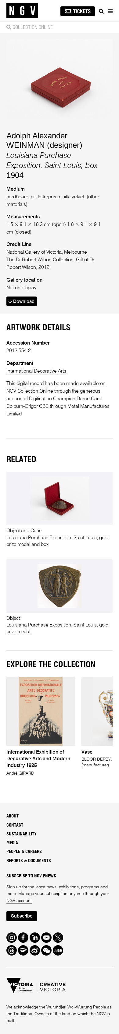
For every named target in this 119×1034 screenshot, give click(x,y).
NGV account (19, 901)
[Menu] (110, 11)
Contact (14, 825)
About (12, 816)
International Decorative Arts (36, 371)
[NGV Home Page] (22, 10)
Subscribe (21, 916)
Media (12, 843)
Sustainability (21, 834)
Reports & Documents (28, 861)
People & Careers (24, 852)
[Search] (101, 11)
